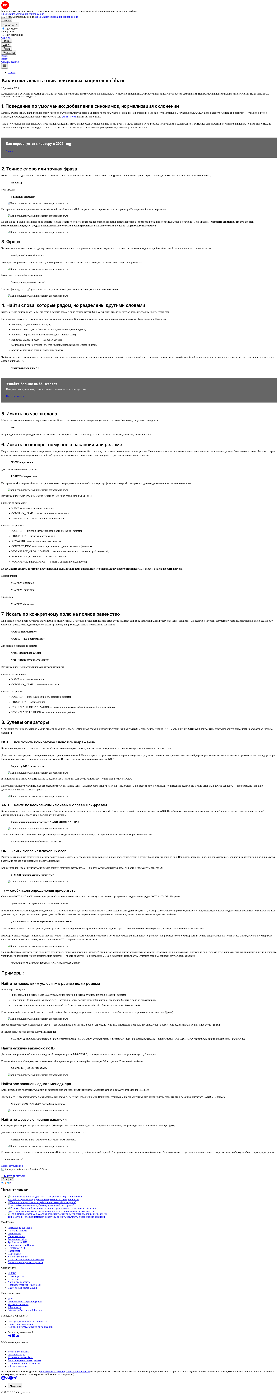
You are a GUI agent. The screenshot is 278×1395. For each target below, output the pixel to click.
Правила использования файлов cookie (56, 16)
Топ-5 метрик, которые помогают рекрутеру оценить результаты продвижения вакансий (56, 1216)
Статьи (11, 72)
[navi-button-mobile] (4, 66)
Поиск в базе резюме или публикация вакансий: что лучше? (41, 1205)
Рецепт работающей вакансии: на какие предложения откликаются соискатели (51, 1211)
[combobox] (15, 1385)
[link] (6, 49)
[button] (4, 56)
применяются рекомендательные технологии (65, 1371)
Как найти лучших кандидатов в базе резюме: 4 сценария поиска (43, 1199)
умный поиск (69, 116)
